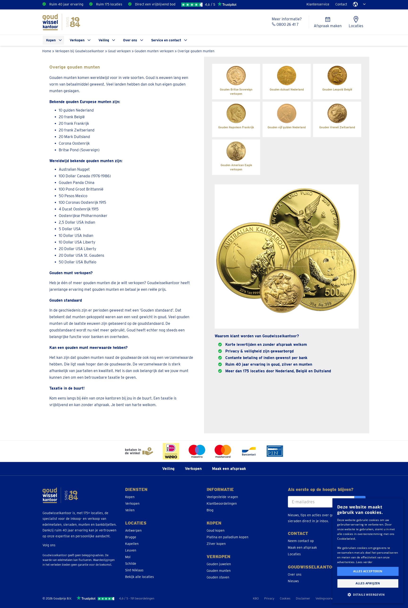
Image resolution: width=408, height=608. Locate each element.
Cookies (285, 598)
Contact (341, 4)
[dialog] (367, 550)
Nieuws (293, 581)
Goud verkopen (119, 51)
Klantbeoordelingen (222, 503)
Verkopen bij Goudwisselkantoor (79, 51)
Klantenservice (317, 4)
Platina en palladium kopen (227, 537)
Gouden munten (219, 571)
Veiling (103, 40)
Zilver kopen (216, 544)
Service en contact (166, 40)
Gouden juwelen (219, 564)
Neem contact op (301, 541)
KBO (256, 598)
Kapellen (132, 544)
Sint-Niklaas (134, 570)
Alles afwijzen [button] (368, 583)
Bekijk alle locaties (139, 577)
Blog (210, 510)
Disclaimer (303, 598)
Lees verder (364, 562)
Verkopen (77, 40)
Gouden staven (218, 577)
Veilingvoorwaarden (328, 598)
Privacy (269, 598)
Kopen (51, 40)
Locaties (294, 554)
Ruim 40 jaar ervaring (66, 4)
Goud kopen (216, 530)
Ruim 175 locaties (109, 4)
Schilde (130, 563)
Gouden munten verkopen (154, 51)
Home (46, 51)
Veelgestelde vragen (222, 497)
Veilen (130, 510)
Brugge (130, 537)
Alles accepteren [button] (367, 571)
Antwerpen (133, 530)
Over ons (130, 40)
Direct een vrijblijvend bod (155, 4)
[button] (368, 595)
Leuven (130, 550)
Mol (128, 557)
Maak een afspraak (229, 468)
